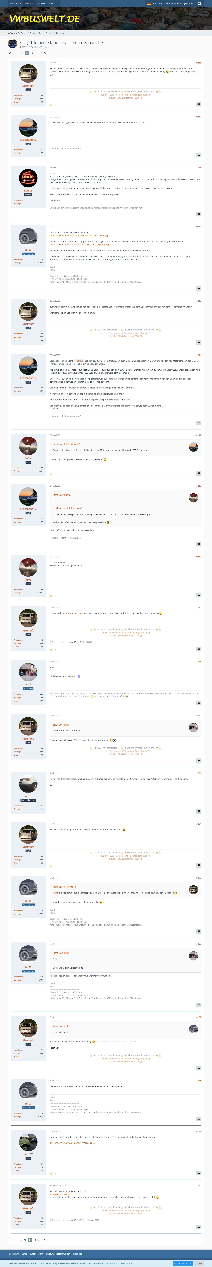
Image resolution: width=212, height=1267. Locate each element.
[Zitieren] (198, 104)
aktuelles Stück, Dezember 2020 (124, 97)
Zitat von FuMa (62, 495)
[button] (154, 3)
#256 (198, 943)
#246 (198, 355)
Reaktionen (18, 95)
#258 (198, 1080)
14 (32, 53)
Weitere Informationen (183, 1263)
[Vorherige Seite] (10, 53)
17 (40, 53)
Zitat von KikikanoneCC (66, 444)
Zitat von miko (61, 1026)
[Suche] (199, 3)
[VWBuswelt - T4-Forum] (106, 19)
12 (22, 53)
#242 (198, 116)
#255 (198, 877)
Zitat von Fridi (61, 724)
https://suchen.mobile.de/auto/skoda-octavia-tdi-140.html (78, 235)
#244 (198, 226)
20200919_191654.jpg (60, 1194)
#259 (198, 1131)
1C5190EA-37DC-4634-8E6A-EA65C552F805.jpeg (72, 1143)
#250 (198, 607)
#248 (198, 485)
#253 (198, 773)
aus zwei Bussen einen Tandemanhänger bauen (124, 94)
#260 (198, 1185)
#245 (198, 300)
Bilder (16, 102)
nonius (80, 360)
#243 (198, 167)
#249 (198, 556)
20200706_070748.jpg (72, 613)
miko (57, 892)
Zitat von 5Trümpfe (64, 886)
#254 (198, 823)
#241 (198, 62)
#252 (198, 715)
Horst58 (26, 46)
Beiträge (17, 98)
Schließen (199, 1263)
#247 (198, 435)
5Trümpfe (78, 642)
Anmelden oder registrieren (179, 3)
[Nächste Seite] (45, 53)
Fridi (54, 975)
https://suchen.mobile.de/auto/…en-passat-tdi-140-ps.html (78, 244)
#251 (198, 661)
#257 (198, 1017)
